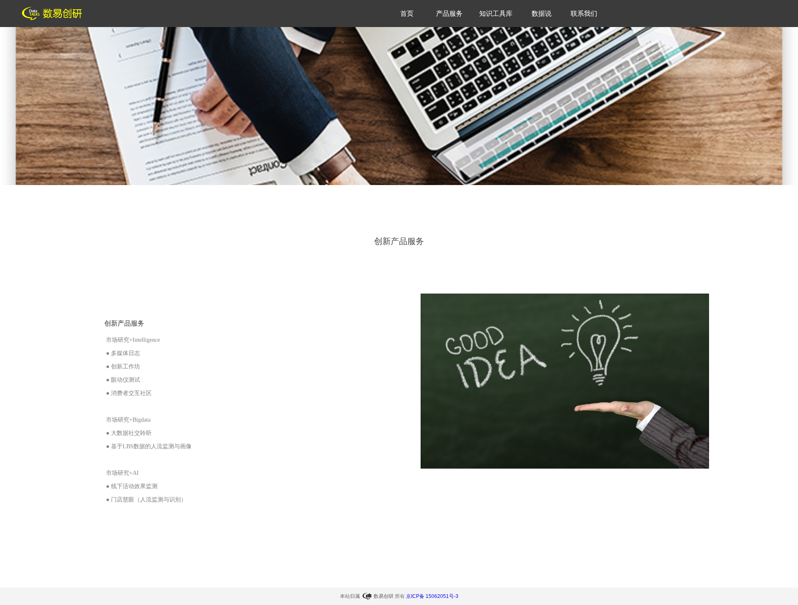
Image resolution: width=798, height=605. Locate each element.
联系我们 (584, 13)
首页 (407, 13)
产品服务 (449, 13)
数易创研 (383, 596)
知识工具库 (495, 13)
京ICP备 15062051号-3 (432, 596)
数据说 (542, 13)
